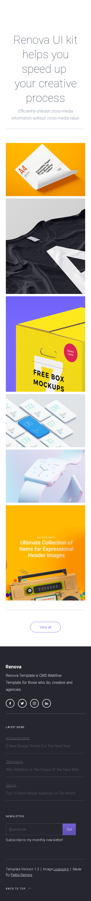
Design (11, 785)
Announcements (18, 738)
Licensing (61, 869)
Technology (14, 762)
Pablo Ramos (21, 875)
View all (45, 627)
